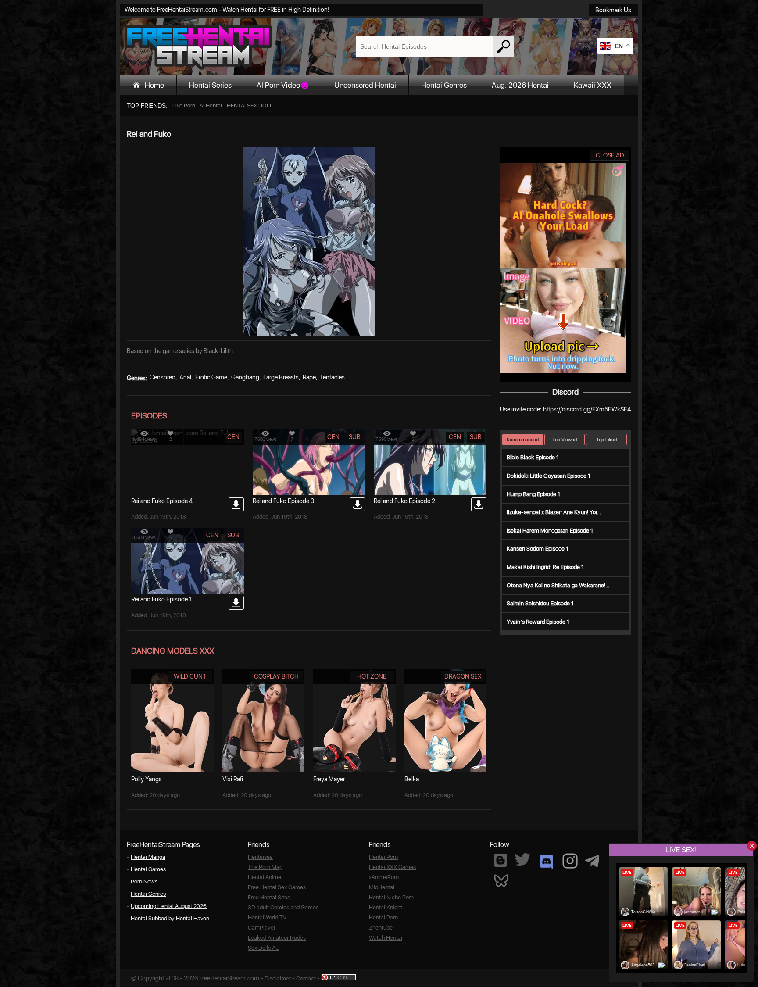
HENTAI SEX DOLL (250, 105)
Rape (309, 377)
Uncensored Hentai (365, 85)
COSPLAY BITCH (276, 676)
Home (154, 85)
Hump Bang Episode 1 (533, 494)
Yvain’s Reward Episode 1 (538, 622)
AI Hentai (211, 105)
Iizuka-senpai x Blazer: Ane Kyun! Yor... (554, 512)
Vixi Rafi (232, 779)
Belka (411, 779)
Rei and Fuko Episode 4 (162, 500)
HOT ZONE (371, 676)
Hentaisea (260, 857)
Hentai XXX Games (392, 867)
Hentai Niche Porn (391, 897)
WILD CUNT (190, 676)
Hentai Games (148, 869)
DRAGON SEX (463, 676)
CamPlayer (261, 927)
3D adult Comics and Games (283, 907)
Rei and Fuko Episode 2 (404, 500)
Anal (185, 377)
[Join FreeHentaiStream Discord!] (546, 862)
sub (355, 436)
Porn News (144, 881)
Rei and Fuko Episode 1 (161, 599)
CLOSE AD (610, 155)
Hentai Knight (385, 907)
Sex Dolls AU (263, 947)
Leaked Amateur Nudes (277, 937)
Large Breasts (281, 377)
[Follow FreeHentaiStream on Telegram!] (592, 860)
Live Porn (183, 105)
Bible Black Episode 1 (533, 457)
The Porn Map (265, 867)
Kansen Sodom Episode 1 (537, 548)
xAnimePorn (384, 877)
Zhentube (381, 927)
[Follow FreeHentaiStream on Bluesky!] (500, 880)
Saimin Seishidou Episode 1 (540, 603)
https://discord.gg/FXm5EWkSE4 (587, 409)
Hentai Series (210, 85)
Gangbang (245, 377)
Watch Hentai (385, 937)
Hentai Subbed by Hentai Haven (170, 918)
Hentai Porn (383, 857)
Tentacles (332, 377)
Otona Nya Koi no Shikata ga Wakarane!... (558, 585)
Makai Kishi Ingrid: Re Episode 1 (545, 567)
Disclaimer (278, 978)
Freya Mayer (329, 779)
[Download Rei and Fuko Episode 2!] (478, 504)
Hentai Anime (264, 877)
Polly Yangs (146, 779)
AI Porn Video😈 (283, 85)
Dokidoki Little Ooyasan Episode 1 (548, 475)
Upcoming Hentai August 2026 (169, 906)
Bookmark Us (613, 10)
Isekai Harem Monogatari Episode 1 (550, 530)
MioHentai (381, 887)
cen (233, 436)
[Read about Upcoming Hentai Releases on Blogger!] (500, 860)
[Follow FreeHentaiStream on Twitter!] (522, 859)
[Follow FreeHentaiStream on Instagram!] (570, 861)
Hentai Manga (148, 857)
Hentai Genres (444, 85)
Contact (306, 978)
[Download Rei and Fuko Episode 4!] (236, 504)
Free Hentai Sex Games (277, 887)
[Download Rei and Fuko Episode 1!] (236, 603)
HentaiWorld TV (267, 917)
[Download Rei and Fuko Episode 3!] (357, 504)
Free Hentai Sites (269, 897)
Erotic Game (211, 377)
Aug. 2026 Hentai (520, 85)
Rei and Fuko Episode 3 (283, 500)
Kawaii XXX (592, 85)
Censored (162, 377)
